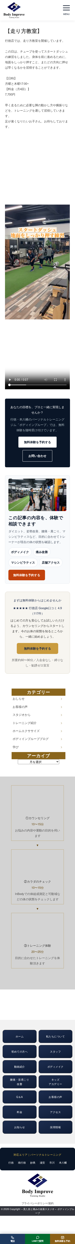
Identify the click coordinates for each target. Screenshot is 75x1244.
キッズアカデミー (55, 1082)
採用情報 (55, 1127)
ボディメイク (20, 552)
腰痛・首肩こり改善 (19, 1082)
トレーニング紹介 (25, 723)
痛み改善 (42, 552)
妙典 (32, 1162)
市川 (52, 1162)
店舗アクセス (51, 562)
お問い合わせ (37, 456)
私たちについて (55, 1036)
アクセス (55, 1112)
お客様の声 (20, 706)
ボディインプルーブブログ (31, 739)
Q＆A (19, 1097)
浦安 (42, 1162)
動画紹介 (19, 1066)
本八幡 (63, 1162)
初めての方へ (19, 1051)
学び (16, 747)
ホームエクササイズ (26, 731)
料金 (19, 1112)
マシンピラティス (23, 562)
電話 (12, 1240)
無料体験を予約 (62, 1240)
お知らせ (19, 1127)
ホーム (20, 1036)
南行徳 (22, 1162)
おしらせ (19, 698)
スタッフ (55, 1051)
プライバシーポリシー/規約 (38, 1203)
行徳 (11, 1162)
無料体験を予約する (37, 442)
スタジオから (22, 714)
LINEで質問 (37, 1240)
